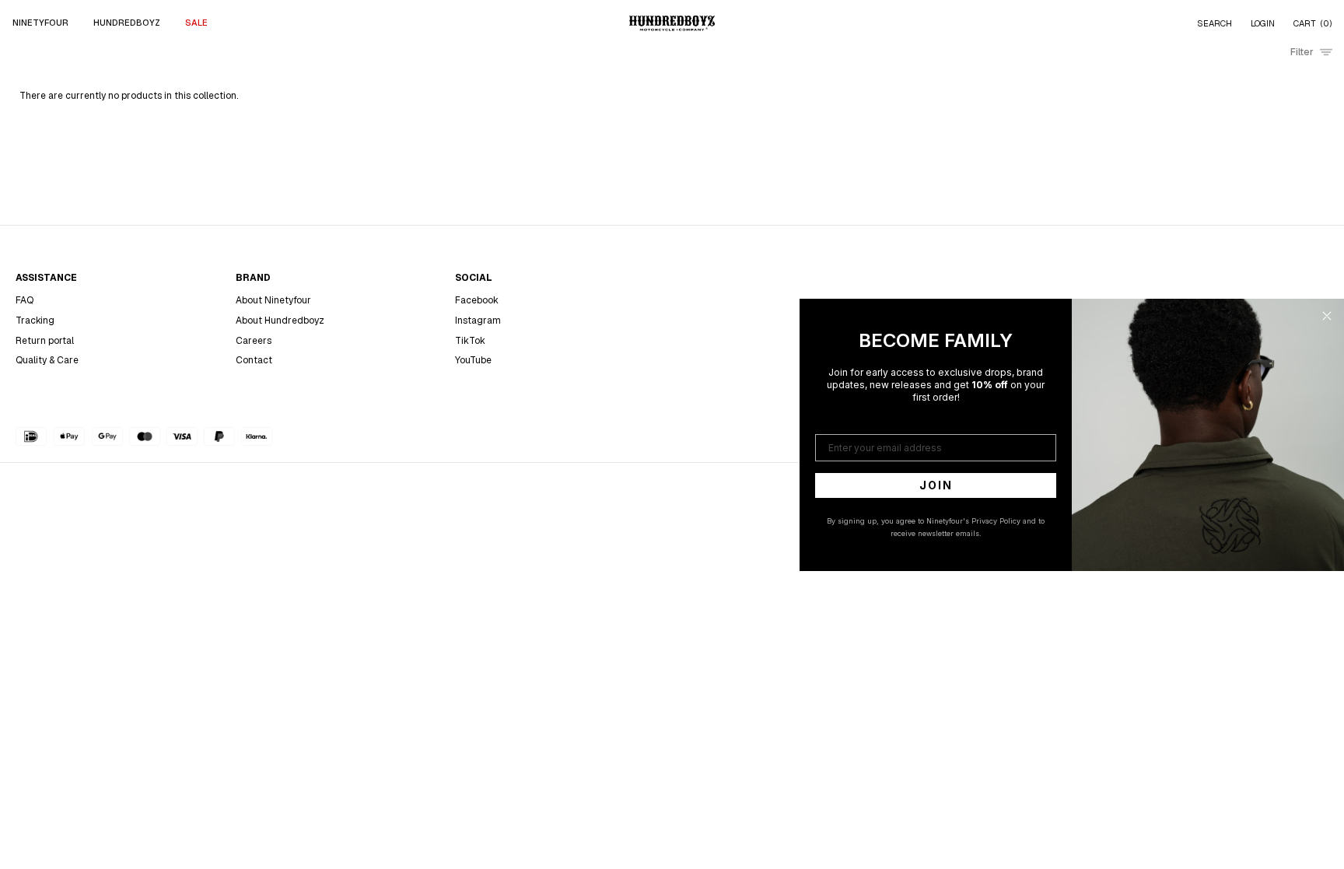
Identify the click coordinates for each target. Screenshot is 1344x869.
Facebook (477, 300)
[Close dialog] (1327, 316)
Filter (1302, 52)
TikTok (470, 341)
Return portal (45, 341)
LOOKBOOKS (407, 91)
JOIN (936, 485)
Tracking (35, 320)
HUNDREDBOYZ (126, 22)
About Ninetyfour (273, 300)
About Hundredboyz (280, 320)
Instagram (478, 320)
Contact (254, 360)
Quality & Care (47, 360)
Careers (253, 341)
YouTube (473, 360)
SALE (196, 22)
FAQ (24, 300)
